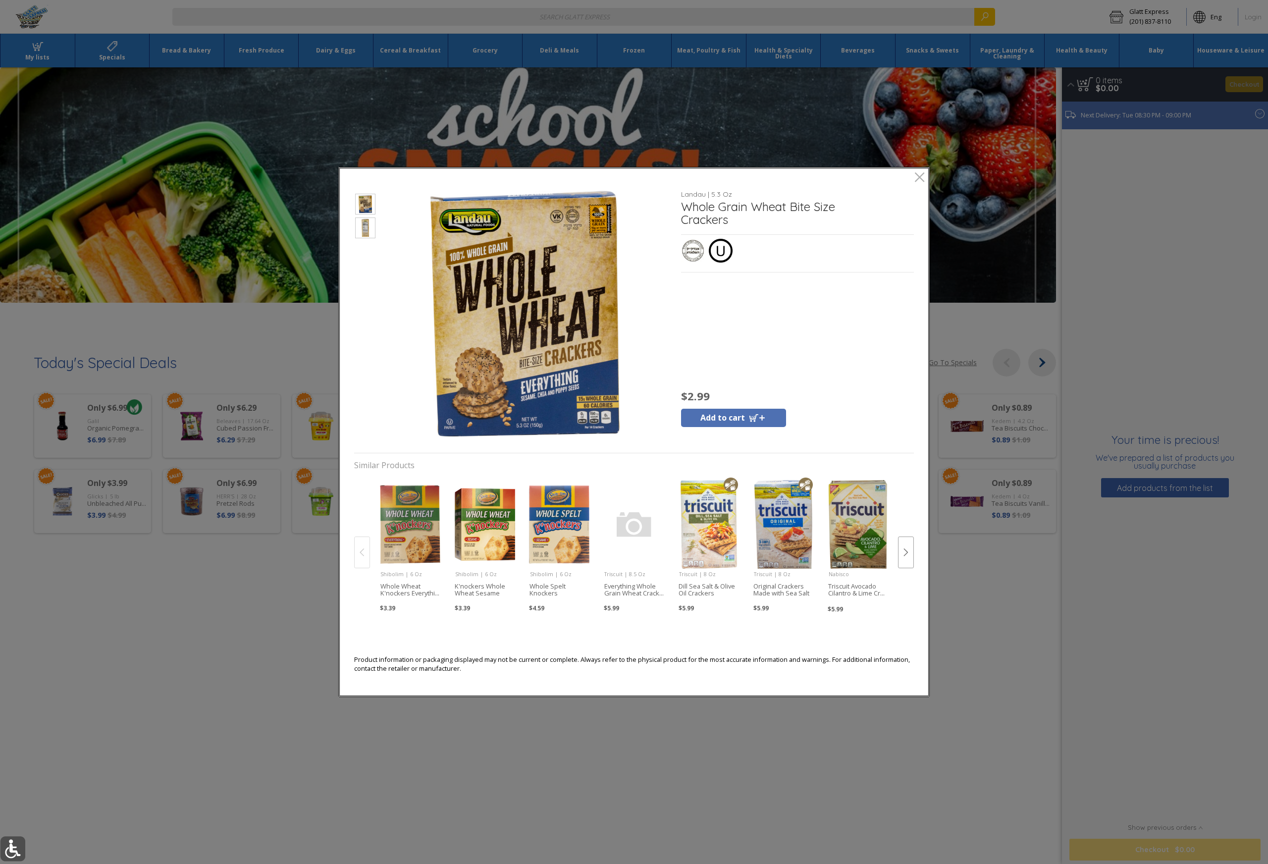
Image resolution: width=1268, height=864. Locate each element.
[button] (365, 205)
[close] (919, 178)
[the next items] (906, 552)
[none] (410, 541)
